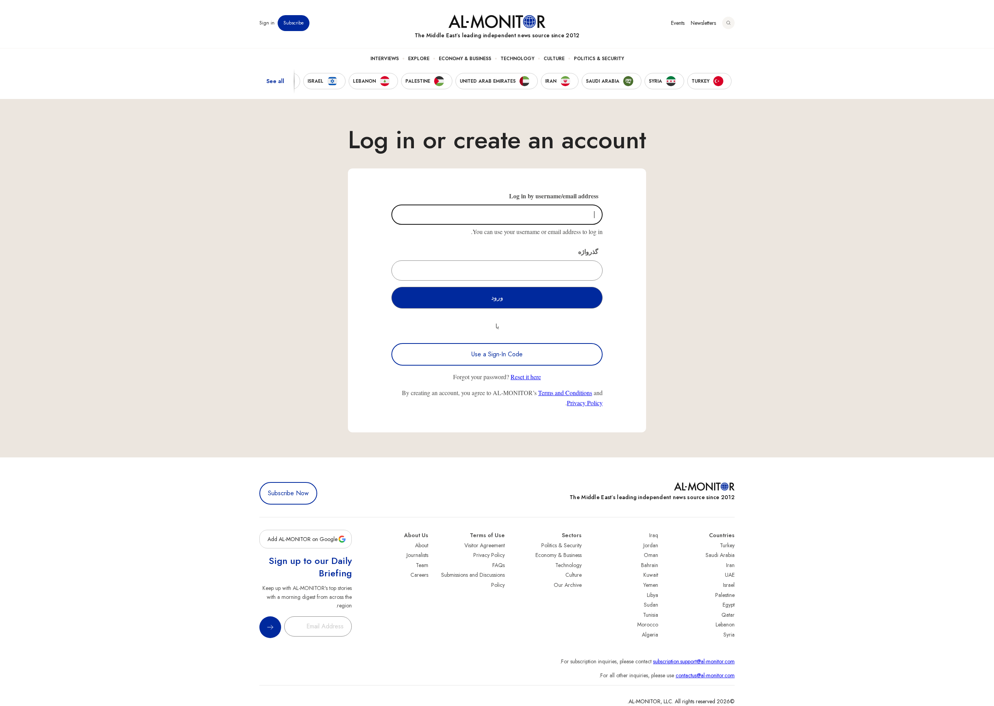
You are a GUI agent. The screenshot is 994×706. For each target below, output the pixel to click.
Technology (517, 58)
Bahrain (649, 565)
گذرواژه (588, 251)
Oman (651, 555)
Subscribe (293, 22)
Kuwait (650, 575)
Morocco (647, 624)
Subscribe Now (288, 493)
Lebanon (725, 624)
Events (678, 23)
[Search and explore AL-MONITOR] (728, 23)
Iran (730, 565)
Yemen (650, 585)
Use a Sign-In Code (497, 354)
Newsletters (703, 23)
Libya (652, 595)
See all (275, 81)
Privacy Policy (585, 403)
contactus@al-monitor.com (705, 675)
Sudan (651, 605)
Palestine (725, 595)
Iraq (653, 535)
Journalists (417, 555)
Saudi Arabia (720, 555)
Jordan (650, 545)
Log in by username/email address (553, 195)
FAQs (498, 565)
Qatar (728, 615)
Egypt (729, 605)
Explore (418, 58)
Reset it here (526, 377)
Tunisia (650, 615)
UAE (730, 575)
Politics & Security (599, 58)
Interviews (384, 58)
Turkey (727, 545)
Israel (729, 585)
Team (422, 565)
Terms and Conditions (565, 393)
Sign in (267, 22)
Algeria (650, 634)
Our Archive (568, 585)
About (421, 545)
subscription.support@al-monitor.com (694, 661)
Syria (729, 634)
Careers (419, 575)
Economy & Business (465, 58)
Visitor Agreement (484, 545)
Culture (554, 58)
